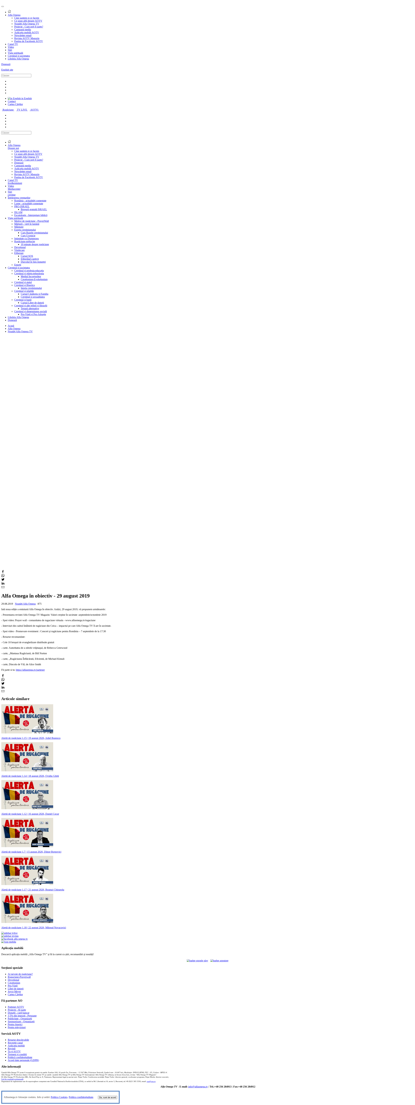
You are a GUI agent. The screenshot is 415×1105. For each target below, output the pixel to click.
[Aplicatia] (197, 960)
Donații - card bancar (18, 1012)
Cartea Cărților (15, 104)
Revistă (11, 1048)
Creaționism (14, 982)
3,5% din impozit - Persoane (22, 1015)
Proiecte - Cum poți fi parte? (28, 26)
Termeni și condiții (17, 1054)
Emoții (17, 264)
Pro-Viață (13, 985)
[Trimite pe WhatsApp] (3, 576)
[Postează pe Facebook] (3, 572)
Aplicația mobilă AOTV (26, 32)
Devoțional (20, 247)
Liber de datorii (16, 988)
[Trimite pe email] (3, 588)
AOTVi (34, 109)
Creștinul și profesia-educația (29, 270)
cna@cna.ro (151, 1081)
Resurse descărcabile (18, 1039)
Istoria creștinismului (31, 288)
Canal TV (13, 44)
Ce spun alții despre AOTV (28, 20)
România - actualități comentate (30, 200)
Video (11, 47)
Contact (12, 101)
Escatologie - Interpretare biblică (30, 215)
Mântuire (19, 226)
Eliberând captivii (30, 259)
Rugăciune (8, 109)
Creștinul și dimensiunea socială (30, 311)
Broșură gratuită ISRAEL (34, 209)
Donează (5, 64)
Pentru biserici (15, 1024)
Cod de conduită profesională (12, 1079)
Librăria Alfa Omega (18, 58)
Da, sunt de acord (107, 1097)
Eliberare (19, 253)
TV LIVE (22, 109)
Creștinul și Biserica (24, 285)
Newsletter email (22, 35)
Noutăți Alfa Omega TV (26, 23)
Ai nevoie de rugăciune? (20, 974)
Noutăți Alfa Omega (25, 603)
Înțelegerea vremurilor (19, 197)
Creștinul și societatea (19, 55)
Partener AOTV (16, 1007)
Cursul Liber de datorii (32, 302)
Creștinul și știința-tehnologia (29, 273)
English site (7, 69)
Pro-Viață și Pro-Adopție (33, 314)
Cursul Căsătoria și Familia (34, 294)
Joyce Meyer (14, 991)
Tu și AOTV (14, 1051)
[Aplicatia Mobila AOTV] (219, 960)
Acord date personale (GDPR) (23, 1060)
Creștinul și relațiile (24, 291)
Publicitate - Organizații (20, 1018)
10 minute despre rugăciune (35, 244)
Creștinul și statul (23, 282)
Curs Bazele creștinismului (34, 232)
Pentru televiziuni (17, 1027)
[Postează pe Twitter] (3, 580)
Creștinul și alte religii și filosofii (30, 305)
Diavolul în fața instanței (33, 261)
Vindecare (19, 250)
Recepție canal (15, 1042)
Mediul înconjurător (31, 276)
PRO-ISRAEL (22, 206)
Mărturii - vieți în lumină (26, 224)
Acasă (11, 325)
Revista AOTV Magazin (26, 38)
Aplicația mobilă (16, 1045)
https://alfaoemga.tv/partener (30, 669)
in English (26, 98)
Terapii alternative (30, 308)
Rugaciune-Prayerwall (19, 977)
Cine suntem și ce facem (26, 18)
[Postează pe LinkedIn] (3, 584)
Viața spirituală (15, 53)
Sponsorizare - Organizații (21, 1021)
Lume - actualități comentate (28, 203)
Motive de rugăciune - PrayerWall (31, 221)
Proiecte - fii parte (17, 1009)
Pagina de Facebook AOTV (28, 41)
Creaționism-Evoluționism (34, 279)
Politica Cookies (59, 1097)
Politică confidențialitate (20, 1057)
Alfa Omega (14, 15)
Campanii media (22, 29)
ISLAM (18, 212)
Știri (10, 50)
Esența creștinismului (25, 229)
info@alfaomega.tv (198, 1086)
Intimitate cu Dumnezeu (26, 238)
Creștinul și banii (22, 299)
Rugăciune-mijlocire (24, 241)
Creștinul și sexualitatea (33, 296)
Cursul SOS (27, 256)
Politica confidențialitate (81, 1097)
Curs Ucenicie (28, 235)
